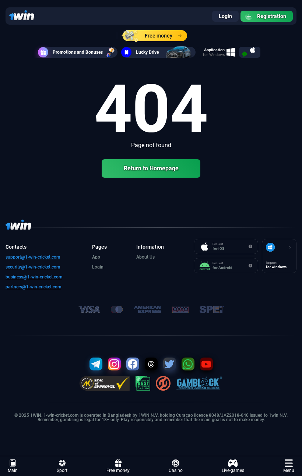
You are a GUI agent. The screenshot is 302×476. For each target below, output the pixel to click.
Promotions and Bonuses (78, 52)
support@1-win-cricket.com (33, 257)
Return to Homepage (151, 168)
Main (13, 470)
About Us (145, 257)
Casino (176, 470)
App (96, 257)
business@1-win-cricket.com (34, 277)
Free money (158, 36)
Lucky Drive (147, 52)
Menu (288, 470)
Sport (62, 470)
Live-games (233, 470)
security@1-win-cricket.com (33, 267)
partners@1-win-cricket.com (33, 286)
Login (225, 16)
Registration (271, 16)
